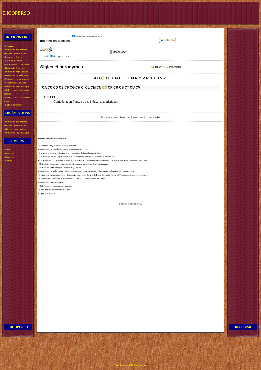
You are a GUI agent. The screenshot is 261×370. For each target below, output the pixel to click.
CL (87, 87)
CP (110, 87)
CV (138, 87)
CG (72, 87)
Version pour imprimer (150, 117)
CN (98, 87)
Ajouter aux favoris (128, 117)
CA (44, 87)
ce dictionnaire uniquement (88, 36)
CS (121, 87)
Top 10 (158, 67)
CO (104, 87)
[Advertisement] (183, 12)
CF (66, 87)
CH (77, 87)
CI (82, 87)
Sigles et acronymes (61, 66)
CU (132, 87)
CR (115, 87)
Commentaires (174, 67)
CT (127, 87)
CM (93, 87)
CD (55, 87)
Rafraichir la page (109, 117)
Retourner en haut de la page (130, 204)
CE (61, 87)
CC (50, 87)
